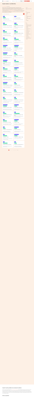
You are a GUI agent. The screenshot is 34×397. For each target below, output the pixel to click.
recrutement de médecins (15, 389)
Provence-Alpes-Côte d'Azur (28, 38)
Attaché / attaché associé (28, 13)
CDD (26, 14)
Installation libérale (28, 18)
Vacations (27, 20)
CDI (26, 15)
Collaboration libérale (28, 16)
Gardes (27, 17)
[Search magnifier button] (23, 14)
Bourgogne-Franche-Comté (28, 26)
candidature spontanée (11, 10)
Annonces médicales (4, 6)
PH (26, 19)
